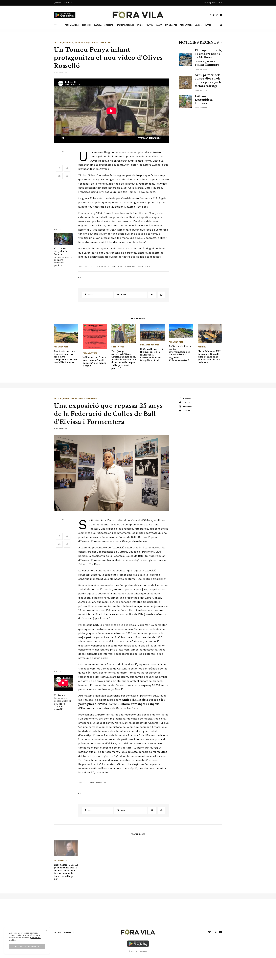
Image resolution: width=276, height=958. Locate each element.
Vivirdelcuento (144, 266)
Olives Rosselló (103, 266)
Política (202, 347)
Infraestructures (149, 345)
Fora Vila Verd (81, 43)
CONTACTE (68, 3)
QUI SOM (57, 3)
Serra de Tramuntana (100, 43)
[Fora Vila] (138, 15)
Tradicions (91, 399)
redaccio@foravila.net (212, 3)
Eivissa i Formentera (74, 399)
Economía (68, 43)
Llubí (92, 266)
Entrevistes (117, 347)
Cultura (58, 43)
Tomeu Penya (117, 266)
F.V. (63, 151)
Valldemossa (130, 266)
